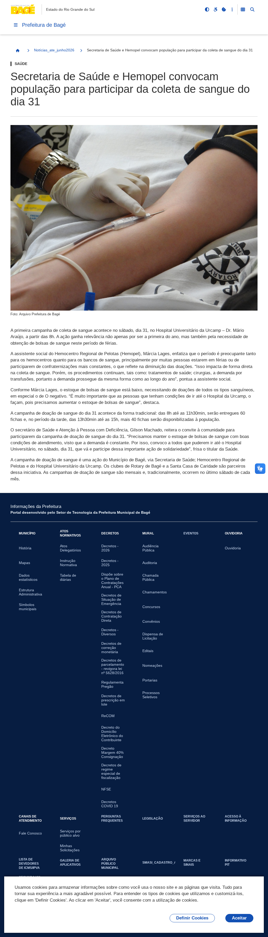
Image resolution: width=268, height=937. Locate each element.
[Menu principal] (15, 25)
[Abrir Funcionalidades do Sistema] (243, 9)
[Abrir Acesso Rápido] (232, 9)
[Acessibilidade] (215, 9)
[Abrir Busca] (252, 9)
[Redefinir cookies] (224, 9)
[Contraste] (207, 9)
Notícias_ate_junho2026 (54, 50)
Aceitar (239, 918)
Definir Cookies (192, 918)
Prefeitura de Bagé (44, 25)
